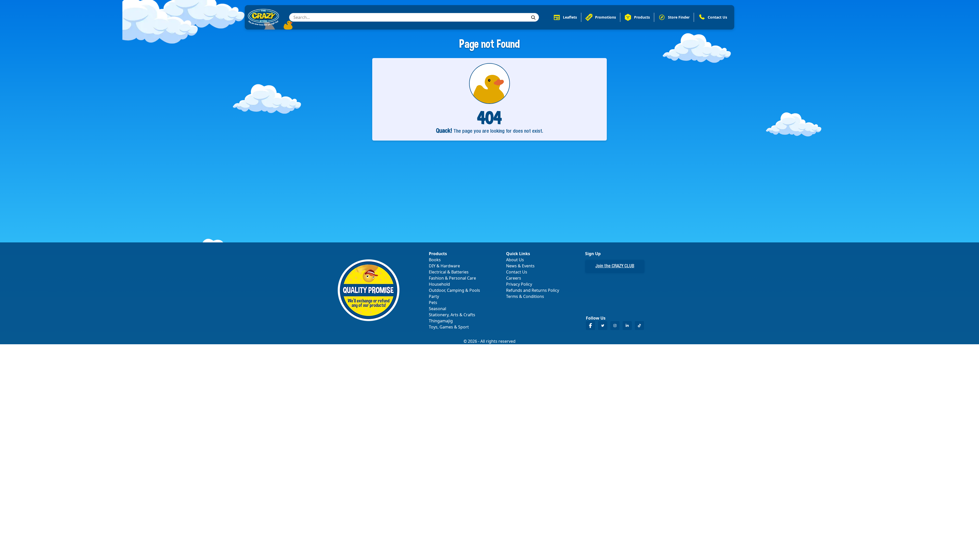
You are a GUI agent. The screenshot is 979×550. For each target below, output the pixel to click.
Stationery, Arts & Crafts (452, 315)
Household (439, 284)
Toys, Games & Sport (449, 327)
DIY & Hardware (444, 266)
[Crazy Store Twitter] (602, 325)
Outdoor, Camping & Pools (454, 290)
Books (435, 260)
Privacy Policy (519, 284)
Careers (513, 278)
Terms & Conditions (525, 296)
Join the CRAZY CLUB (614, 266)
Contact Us (516, 272)
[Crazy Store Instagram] (615, 325)
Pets (433, 302)
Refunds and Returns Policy (532, 290)
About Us (515, 260)
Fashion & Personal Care (452, 278)
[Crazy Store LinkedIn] (627, 325)
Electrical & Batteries (449, 272)
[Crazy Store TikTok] (639, 325)
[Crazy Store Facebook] (590, 325)
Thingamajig (441, 321)
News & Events (520, 266)
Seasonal (437, 308)
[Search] (533, 17)
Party (434, 296)
